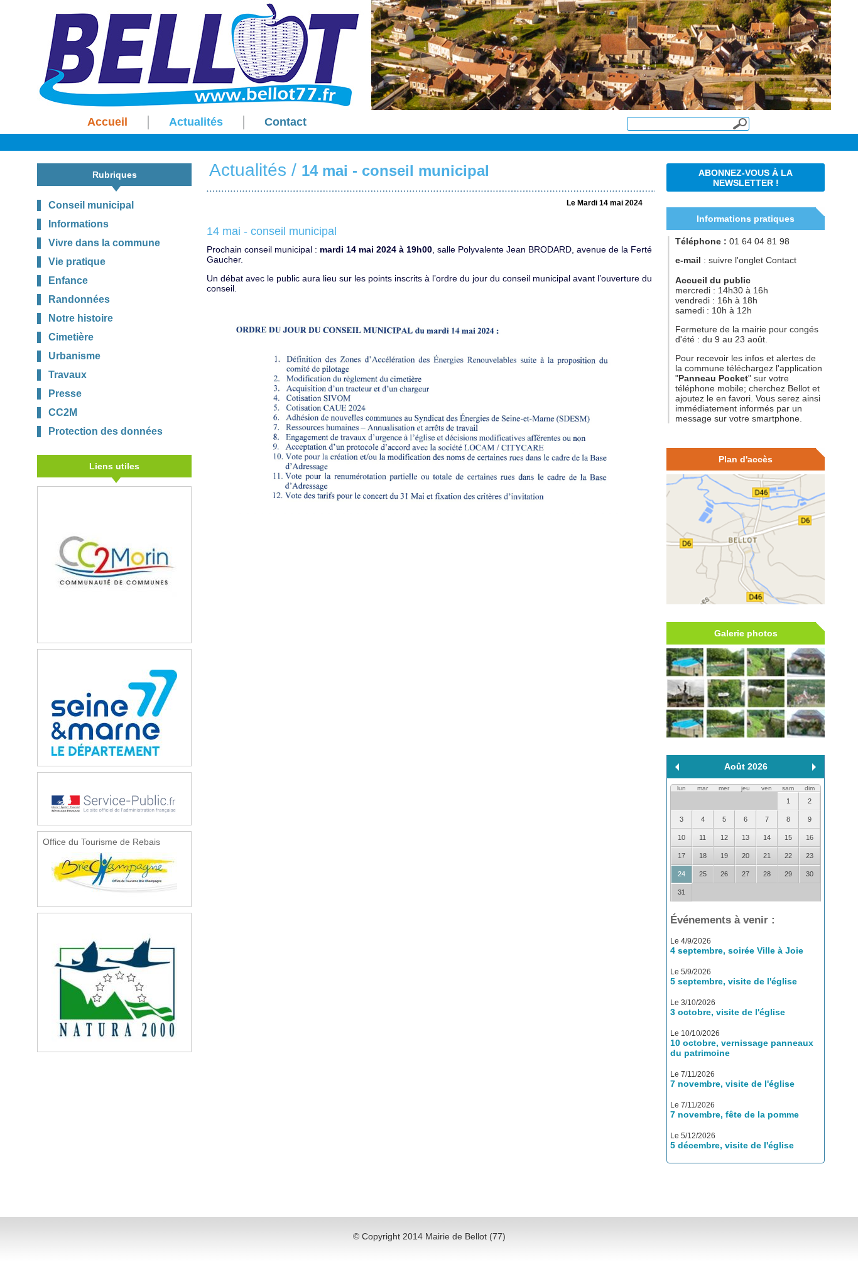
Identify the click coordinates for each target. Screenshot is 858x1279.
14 (767, 837)
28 (767, 874)
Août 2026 (746, 766)
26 (724, 874)
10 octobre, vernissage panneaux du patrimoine (741, 1048)
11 (702, 837)
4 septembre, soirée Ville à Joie (736, 950)
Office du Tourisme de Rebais (101, 842)
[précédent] (677, 767)
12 (724, 837)
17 (681, 855)
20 (745, 855)
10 (681, 837)
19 (724, 855)
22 (788, 855)
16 (809, 837)
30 (809, 874)
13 (745, 837)
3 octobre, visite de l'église (727, 1012)
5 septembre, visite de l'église (733, 981)
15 (788, 837)
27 (745, 874)
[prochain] (814, 767)
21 (767, 855)
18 (703, 855)
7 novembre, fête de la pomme (734, 1114)
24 (681, 874)
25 (703, 874)
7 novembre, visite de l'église (732, 1084)
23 (809, 855)
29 (788, 874)
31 (681, 892)
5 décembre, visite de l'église (732, 1145)
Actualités (247, 170)
